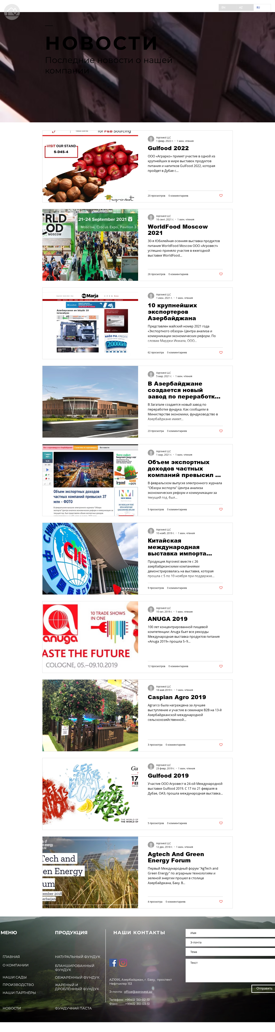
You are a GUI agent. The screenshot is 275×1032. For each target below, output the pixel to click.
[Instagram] (123, 963)
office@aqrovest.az (138, 992)
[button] (12, 12)
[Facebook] (113, 963)
